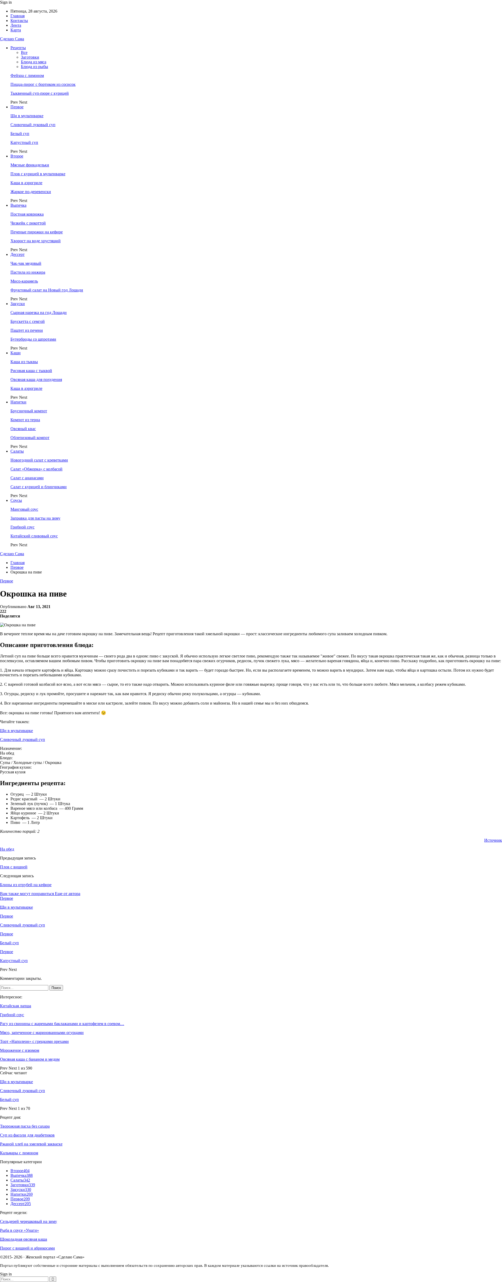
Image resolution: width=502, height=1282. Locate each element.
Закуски (17, 303)
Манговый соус (24, 509)
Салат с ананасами (27, 478)
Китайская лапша (15, 1006)
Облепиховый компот (29, 437)
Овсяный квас (23, 428)
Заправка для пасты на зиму (35, 518)
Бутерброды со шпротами (33, 339)
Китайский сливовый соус (34, 536)
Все (24, 52)
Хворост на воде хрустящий (35, 241)
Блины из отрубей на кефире (26, 884)
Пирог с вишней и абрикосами (27, 1248)
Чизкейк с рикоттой (28, 223)
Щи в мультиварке (26, 116)
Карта (15, 30)
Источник (493, 840)
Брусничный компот (28, 411)
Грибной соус (22, 527)
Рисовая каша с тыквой (31, 370)
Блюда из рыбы (34, 66)
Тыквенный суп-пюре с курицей (39, 93)
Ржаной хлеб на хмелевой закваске (31, 1144)
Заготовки (30, 57)
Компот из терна (25, 420)
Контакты (19, 20)
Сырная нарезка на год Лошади (38, 312)
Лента (15, 25)
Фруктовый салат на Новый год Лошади (46, 290)
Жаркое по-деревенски (30, 191)
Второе (16, 156)
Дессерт (17, 254)
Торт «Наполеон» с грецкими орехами (34, 1041)
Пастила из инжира (27, 272)
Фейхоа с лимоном (27, 75)
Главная (17, 16)
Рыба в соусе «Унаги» (19, 1230)
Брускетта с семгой (27, 321)
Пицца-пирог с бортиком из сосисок (43, 84)
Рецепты (18, 48)
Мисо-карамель (24, 281)
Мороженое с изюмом (19, 1050)
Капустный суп (24, 142)
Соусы (16, 500)
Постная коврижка (27, 214)
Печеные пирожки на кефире (36, 232)
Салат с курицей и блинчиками (38, 487)
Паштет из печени (26, 330)
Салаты (17, 451)
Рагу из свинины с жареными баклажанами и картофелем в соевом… (62, 1023)
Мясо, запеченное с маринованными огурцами (42, 1032)
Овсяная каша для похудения (36, 379)
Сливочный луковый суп (32, 124)
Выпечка (18, 205)
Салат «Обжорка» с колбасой (36, 469)
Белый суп (19, 133)
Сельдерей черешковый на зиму (28, 1221)
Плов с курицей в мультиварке (37, 174)
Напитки (18, 402)
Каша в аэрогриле (26, 183)
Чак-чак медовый (25, 263)
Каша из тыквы (24, 361)
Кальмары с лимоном (19, 1153)
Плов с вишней (13, 867)
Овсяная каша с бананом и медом (30, 1059)
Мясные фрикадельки (29, 165)
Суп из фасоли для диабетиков (27, 1135)
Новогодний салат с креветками (39, 460)
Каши (15, 353)
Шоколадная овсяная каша (23, 1239)
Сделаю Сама (12, 39)
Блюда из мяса (33, 62)
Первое (17, 107)
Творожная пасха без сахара (25, 1126)
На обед (7, 849)
